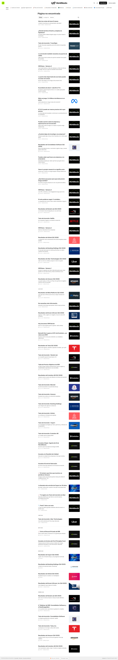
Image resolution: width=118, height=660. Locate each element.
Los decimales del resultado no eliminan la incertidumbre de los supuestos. (52, 113)
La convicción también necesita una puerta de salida (52, 54)
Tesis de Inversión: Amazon (47, 394)
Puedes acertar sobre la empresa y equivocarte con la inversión (49, 122)
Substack (104, 658)
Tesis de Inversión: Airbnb (46, 413)
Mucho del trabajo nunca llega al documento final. (50, 80)
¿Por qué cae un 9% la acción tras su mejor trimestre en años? (51, 295)
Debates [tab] (52, 17)
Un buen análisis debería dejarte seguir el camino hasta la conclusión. (51, 35)
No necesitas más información (47, 303)
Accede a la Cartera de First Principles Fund (51, 541)
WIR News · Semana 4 (45, 66)
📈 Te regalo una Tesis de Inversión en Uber (51, 495)
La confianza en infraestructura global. (47, 415)
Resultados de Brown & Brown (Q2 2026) (51, 313)
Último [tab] (40, 17)
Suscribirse (103, 3)
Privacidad (16, 658)
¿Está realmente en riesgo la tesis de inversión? (49, 102)
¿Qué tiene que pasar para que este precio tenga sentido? (51, 179)
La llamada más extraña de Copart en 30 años (52, 485)
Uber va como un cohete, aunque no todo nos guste (50, 260)
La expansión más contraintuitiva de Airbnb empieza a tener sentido (52, 240)
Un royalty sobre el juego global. (46, 435)
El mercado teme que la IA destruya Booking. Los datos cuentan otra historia (51, 250)
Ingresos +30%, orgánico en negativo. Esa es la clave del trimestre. (51, 315)
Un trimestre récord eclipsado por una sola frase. (49, 210)
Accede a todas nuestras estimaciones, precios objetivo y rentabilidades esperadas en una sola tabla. (51, 367)
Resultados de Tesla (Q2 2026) (48, 345)
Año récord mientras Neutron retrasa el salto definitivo (51, 597)
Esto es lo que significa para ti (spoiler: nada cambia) (50, 325)
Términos (20, 658)
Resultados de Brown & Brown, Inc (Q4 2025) (52, 583)
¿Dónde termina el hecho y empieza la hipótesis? (50, 31)
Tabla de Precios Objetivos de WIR (49, 364)
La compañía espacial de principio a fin (47, 357)
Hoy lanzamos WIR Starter (46, 323)
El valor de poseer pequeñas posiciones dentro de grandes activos (52, 45)
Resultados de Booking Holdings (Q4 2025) (52, 564)
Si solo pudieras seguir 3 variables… (49, 199)
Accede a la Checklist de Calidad (48, 454)
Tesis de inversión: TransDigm (47, 43)
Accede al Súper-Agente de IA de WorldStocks (48, 444)
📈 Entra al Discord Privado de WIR (49, 531)
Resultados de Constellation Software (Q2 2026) (51, 145)
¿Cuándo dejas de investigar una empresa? (51, 134)
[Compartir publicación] (97, 3)
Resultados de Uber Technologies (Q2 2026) (52, 259)
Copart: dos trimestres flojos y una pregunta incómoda (51, 556)
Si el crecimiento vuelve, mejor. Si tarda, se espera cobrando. (52, 648)
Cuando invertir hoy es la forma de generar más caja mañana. (50, 638)
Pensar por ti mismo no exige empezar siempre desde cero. (52, 171)
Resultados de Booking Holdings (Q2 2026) (52, 248)
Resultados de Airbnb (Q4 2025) (48, 574)
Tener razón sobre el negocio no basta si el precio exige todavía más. (51, 126)
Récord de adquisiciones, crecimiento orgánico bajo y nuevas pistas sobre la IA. (52, 149)
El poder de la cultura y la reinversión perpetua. (49, 396)
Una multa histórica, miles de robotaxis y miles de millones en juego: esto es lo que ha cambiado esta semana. (52, 68)
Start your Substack (55, 658)
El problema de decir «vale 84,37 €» (49, 88)
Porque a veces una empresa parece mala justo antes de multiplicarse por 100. (51, 477)
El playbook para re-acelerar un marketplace (48, 575)
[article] (59, 24)
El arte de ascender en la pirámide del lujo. (48, 386)
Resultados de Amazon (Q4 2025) (49, 635)
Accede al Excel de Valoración (47, 463)
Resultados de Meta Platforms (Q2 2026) (51, 292)
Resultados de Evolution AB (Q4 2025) (50, 646)
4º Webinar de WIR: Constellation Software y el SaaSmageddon (52, 606)
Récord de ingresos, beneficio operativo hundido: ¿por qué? (52, 347)
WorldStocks (48, 24)
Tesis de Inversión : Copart (46, 423)
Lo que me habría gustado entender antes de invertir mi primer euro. (51, 508)
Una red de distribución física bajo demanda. (48, 521)
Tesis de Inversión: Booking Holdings (50, 404)
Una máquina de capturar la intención (47, 405)
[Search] (94, 3)
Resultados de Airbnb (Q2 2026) (48, 237)
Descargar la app (64, 658)
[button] (7, 7)
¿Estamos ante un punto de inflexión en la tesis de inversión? (52, 377)
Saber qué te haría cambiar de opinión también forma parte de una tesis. (52, 58)
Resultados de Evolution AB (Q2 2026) (50, 375)
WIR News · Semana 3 (45, 190)
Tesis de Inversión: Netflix (46, 218)
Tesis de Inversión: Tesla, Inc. (47, 626)
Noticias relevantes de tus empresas (46, 229)
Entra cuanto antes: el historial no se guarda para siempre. (52, 533)
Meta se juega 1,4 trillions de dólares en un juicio (51, 99)
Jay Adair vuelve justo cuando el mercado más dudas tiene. (52, 487)
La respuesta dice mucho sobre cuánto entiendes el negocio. (52, 201)
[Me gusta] (39, 244)
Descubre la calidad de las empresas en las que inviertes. (51, 456)
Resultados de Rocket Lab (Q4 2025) (49, 596)
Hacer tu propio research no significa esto (51, 169)
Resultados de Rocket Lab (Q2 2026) (49, 209)
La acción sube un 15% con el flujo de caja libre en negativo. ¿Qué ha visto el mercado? (52, 281)
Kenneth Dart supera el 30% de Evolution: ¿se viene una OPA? (52, 334)
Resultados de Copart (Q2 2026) (48, 555)
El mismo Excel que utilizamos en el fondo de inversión (51, 465)
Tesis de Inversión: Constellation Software (51, 616)
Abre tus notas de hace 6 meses (48, 21)
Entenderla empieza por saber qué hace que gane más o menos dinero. (51, 161)
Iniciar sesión (112, 3)
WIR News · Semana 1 (44, 268)
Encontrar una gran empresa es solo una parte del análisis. (52, 182)
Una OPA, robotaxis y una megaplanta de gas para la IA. (51, 191)
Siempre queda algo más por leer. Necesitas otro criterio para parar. (52, 136)
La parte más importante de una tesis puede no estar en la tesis (52, 77)
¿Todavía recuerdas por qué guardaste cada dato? (49, 23)
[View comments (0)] (49, 26)
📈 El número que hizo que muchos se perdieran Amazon (50, 474)
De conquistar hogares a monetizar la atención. (49, 220)
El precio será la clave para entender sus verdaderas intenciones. (50, 337)
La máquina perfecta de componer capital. (48, 618)
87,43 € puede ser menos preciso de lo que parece (51, 110)
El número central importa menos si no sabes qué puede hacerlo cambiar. (51, 90)
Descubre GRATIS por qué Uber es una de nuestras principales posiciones (50, 497)
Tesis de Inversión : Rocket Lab (48, 355)
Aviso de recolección (27, 658)
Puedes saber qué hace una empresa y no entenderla (51, 158)
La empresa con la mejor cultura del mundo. (48, 627)
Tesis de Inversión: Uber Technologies (50, 519)
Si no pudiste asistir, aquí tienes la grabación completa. (51, 609)
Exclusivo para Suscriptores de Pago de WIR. (48, 446)
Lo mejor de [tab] (46, 17)
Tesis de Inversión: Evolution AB (48, 433)
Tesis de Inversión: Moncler (47, 385)
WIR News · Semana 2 (45, 228)
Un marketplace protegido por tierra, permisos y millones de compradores (52, 425)
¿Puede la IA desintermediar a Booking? (47, 566)
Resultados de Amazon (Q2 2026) (49, 279)
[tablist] (46, 17)
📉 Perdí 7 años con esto (46, 505)
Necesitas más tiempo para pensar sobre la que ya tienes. (51, 305)
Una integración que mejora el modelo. (47, 585)
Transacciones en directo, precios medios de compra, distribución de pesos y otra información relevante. (50, 543)
